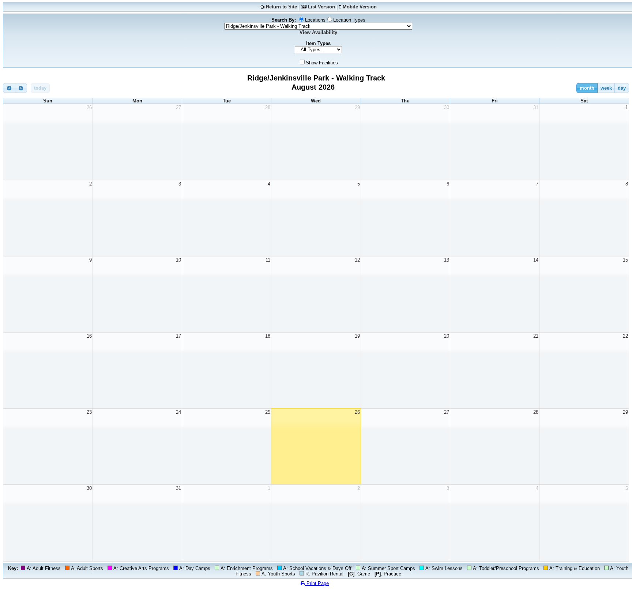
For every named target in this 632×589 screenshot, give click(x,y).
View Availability (318, 32)
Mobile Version (360, 7)
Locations (315, 20)
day (622, 88)
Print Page (317, 583)
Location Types (349, 20)
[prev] (9, 88)
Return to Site (281, 7)
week (606, 88)
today (40, 88)
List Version (321, 7)
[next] (21, 88)
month (587, 88)
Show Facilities (322, 62)
